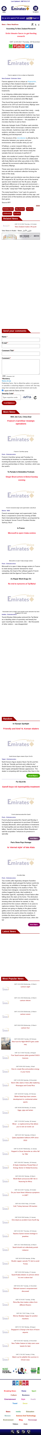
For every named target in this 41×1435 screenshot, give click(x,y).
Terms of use (6, 381)
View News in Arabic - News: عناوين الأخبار (17, 231)
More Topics (33, 776)
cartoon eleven (25, 1000)
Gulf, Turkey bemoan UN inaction (25, 1206)
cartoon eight (25, 987)
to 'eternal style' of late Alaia (21, 847)
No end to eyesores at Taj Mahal (22, 584)
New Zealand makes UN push (25, 227)
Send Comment (9, 403)
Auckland (30, 209)
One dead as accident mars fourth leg (25, 1220)
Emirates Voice (8, 209)
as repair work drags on (21, 579)
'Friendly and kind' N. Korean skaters (21, 729)
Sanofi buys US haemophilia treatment (21, 787)
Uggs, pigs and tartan (25, 1110)
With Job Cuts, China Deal (20, 417)
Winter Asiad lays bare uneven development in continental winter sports (25, 1099)
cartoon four (25, 1028)
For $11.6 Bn (21, 782)
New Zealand (20, 209)
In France (21, 528)
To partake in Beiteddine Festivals (21, 472)
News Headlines (12, 24)
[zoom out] (38, 24)
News (4, 24)
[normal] (35, 24)
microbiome (21, 138)
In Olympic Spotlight (21, 724)
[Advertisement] (20, 263)
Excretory (17, 213)
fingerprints (32, 81)
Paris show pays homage (21, 842)
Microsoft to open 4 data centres (22, 533)
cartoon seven (25, 1014)
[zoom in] (32, 24)
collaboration (7, 213)
